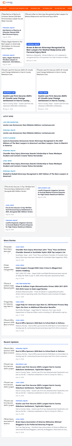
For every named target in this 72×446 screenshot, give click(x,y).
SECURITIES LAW (60, 8)
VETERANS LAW (47, 8)
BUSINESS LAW (35, 8)
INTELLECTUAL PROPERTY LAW (18, 8)
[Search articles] (69, 3)
